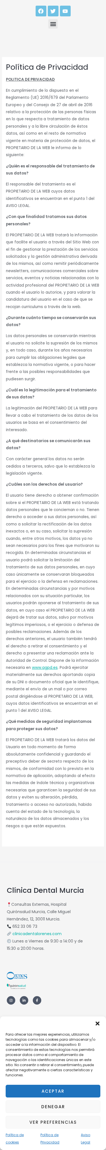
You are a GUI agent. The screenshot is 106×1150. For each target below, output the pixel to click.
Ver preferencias (53, 1122)
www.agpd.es (45, 667)
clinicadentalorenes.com (37, 934)
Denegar (53, 1107)
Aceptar (53, 1091)
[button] (97, 1023)
